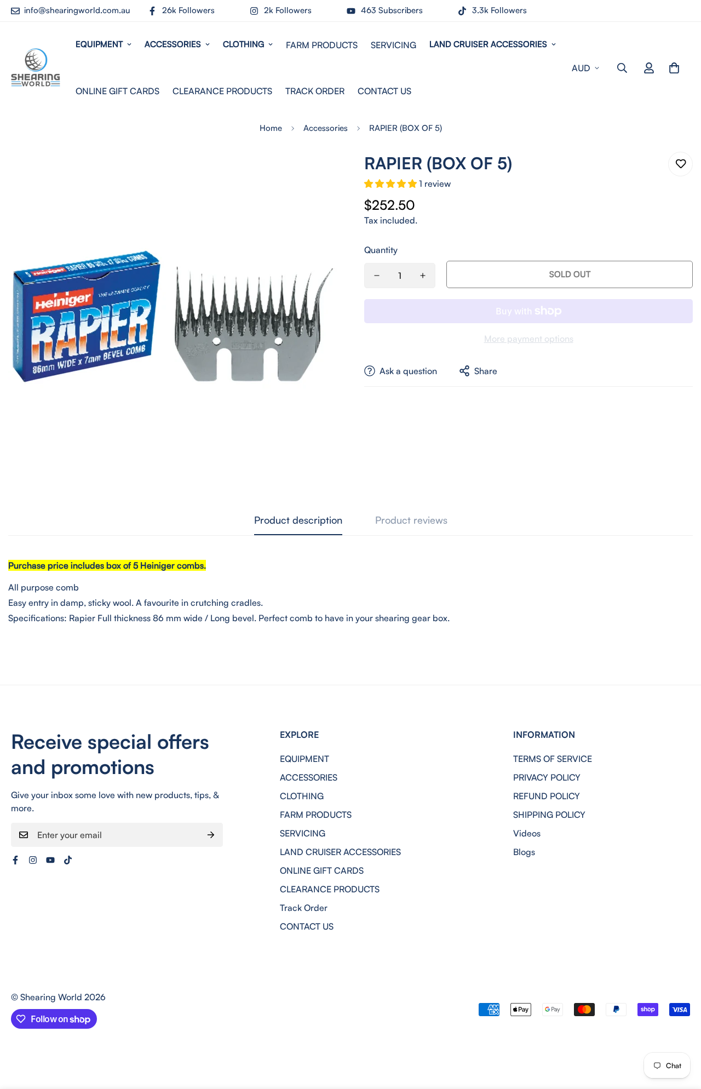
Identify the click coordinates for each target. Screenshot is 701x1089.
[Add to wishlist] (680, 164)
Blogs (524, 851)
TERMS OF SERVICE (552, 758)
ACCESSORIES (173, 44)
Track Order (314, 90)
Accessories (325, 128)
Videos (527, 833)
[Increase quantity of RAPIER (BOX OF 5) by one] (423, 275)
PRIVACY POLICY (547, 777)
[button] (674, 68)
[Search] (622, 68)
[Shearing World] (35, 68)
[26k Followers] (15, 860)
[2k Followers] (32, 860)
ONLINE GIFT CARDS (117, 90)
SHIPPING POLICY (549, 814)
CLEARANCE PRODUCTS (222, 90)
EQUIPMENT (99, 44)
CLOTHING (243, 44)
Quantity (381, 249)
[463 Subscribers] (50, 860)
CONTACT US (384, 90)
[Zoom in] (313, 175)
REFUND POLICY (546, 795)
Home (271, 128)
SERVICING (393, 44)
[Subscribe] (211, 835)
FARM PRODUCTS (322, 44)
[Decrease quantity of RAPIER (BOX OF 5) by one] (377, 275)
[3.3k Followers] (68, 860)
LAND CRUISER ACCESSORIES (488, 44)
